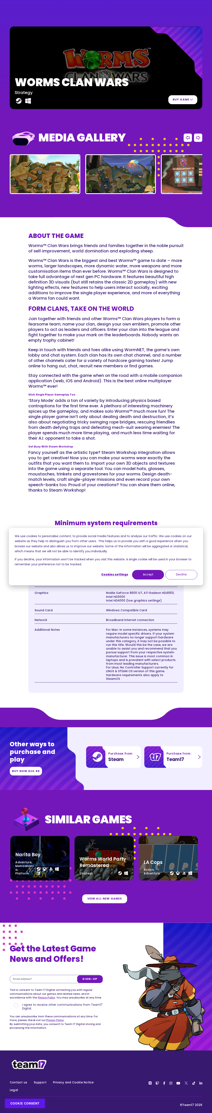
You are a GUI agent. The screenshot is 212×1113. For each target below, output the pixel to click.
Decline (181, 575)
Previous (188, 138)
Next (198, 138)
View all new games (104, 899)
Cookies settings (114, 575)
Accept (148, 575)
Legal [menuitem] (14, 1090)
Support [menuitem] (40, 1082)
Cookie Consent (25, 1103)
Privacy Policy (46, 997)
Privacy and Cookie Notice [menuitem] (73, 1082)
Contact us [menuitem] (18, 1082)
